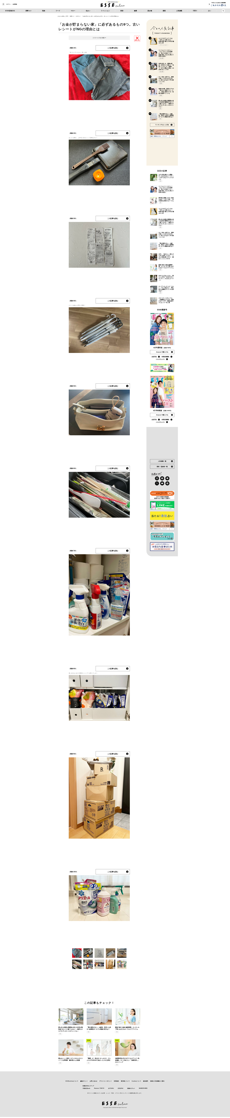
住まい (88, 10)
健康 (135, 10)
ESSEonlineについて (72, 1081)
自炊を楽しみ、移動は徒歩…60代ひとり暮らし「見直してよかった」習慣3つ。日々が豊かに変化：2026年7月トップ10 (166, 66)
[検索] (172, 136)
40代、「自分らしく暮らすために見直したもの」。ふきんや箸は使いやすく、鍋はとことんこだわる (166, 256)
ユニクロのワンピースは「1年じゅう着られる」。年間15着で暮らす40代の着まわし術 (166, 41)
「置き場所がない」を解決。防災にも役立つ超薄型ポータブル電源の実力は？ (99, 1028)
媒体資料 (145, 1081)
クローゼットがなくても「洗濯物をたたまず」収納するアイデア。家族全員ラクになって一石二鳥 (166, 300)
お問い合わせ (93, 1081)
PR (60, 1034)
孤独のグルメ (131, 1088)
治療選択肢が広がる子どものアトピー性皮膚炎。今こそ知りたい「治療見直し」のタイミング (127, 1060)
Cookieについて (136, 1081)
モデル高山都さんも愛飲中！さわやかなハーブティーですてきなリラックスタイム (166, 177)
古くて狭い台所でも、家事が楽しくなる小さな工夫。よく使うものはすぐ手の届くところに (166, 79)
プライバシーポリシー (105, 1081)
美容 (121, 10)
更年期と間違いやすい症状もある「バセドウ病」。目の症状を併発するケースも (166, 199)
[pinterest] (167, 483)
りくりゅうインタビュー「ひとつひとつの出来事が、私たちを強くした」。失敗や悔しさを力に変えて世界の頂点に (166, 53)
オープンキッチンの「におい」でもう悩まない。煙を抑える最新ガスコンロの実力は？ (166, 289)
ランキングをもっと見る (162, 124)
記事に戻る (137, 40)
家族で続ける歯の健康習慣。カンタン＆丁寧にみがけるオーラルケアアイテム (127, 1028)
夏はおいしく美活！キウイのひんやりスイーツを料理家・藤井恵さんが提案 (70, 1059)
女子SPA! (111, 1088)
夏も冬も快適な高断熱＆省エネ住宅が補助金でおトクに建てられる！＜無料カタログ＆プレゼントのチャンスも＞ (70, 1029)
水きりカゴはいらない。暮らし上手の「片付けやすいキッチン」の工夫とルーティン (166, 278)
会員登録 (15, 4)
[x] (157, 483)
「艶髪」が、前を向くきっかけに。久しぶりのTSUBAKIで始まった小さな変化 (99, 1059)
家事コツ (29, 10)
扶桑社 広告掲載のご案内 (157, 1081)
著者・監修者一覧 (162, 466)
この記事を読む (112, 48)
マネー (73, 10)
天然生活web (86, 1088)
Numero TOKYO (99, 1088)
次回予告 (154, 356)
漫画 (164, 10)
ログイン (8, 4)
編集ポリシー (84, 1081)
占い (209, 10)
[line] (167, 478)
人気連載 (179, 10)
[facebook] (162, 478)
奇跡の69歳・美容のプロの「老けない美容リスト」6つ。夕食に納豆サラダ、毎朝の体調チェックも (166, 91)
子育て (195, 10)
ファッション (105, 10)
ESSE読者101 (10, 10)
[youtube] (162, 483)
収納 (43, 10)
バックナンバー (160, 359)
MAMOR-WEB (143, 1088)
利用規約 (116, 1081)
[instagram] (157, 478)
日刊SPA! (120, 1088)
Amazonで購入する (162, 352)
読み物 (150, 10)
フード (58, 10)
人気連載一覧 (162, 461)
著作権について (125, 1081)
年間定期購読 (165, 356)
